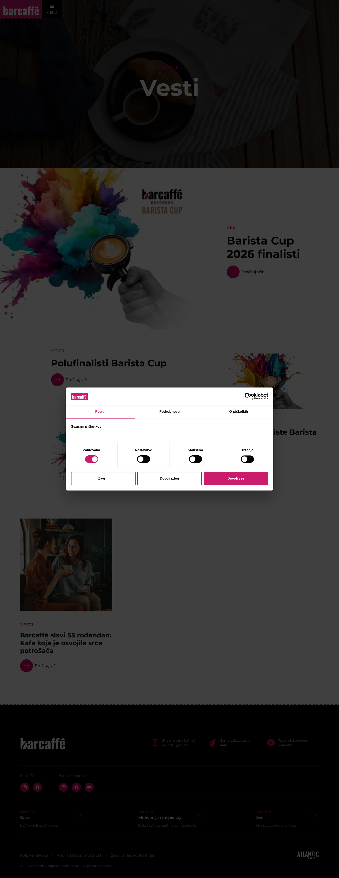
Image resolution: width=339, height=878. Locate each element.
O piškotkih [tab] (238, 411)
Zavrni (103, 478)
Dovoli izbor (169, 478)
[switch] (143, 459)
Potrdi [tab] (100, 411)
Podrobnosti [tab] (169, 411)
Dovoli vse (235, 478)
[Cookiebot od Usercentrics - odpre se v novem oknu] (248, 396)
